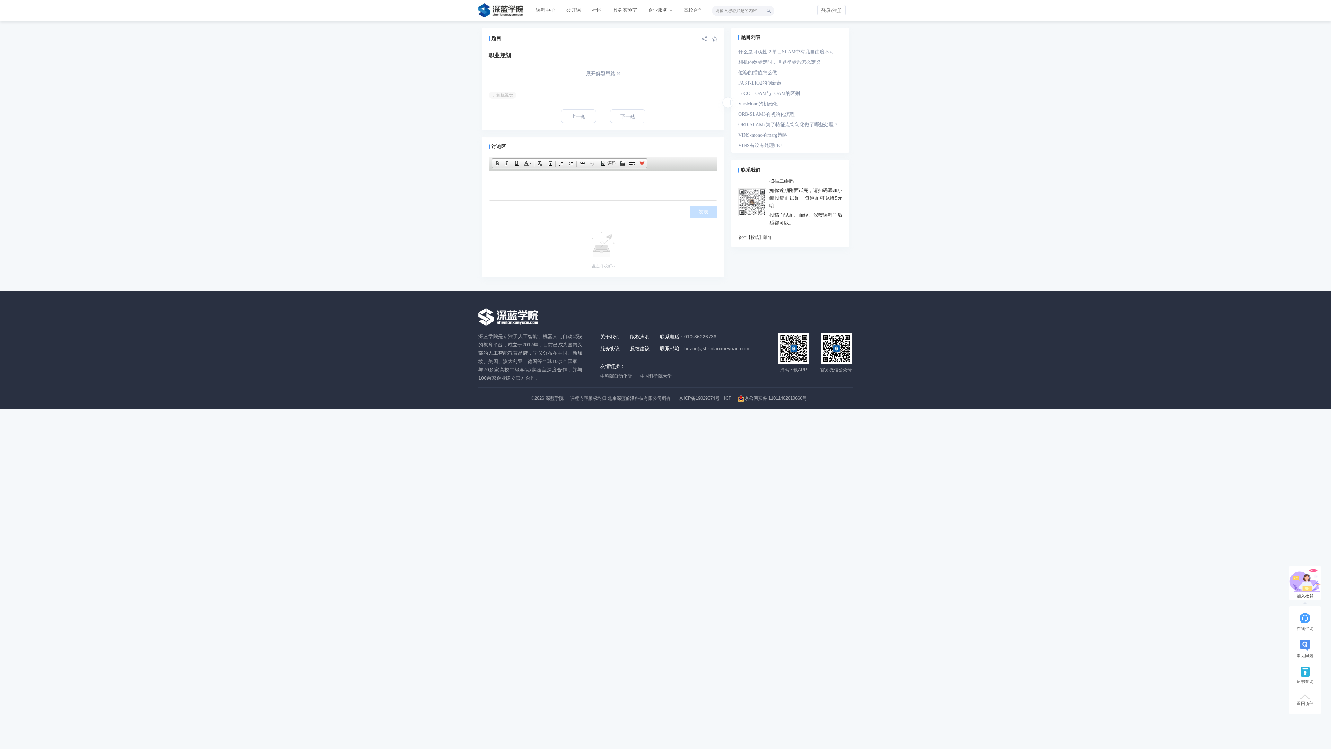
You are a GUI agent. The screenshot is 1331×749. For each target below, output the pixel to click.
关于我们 (610, 336)
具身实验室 (625, 10)
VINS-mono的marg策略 (762, 135)
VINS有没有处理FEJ (760, 145)
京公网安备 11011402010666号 (776, 398)
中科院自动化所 (616, 376)
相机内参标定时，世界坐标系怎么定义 (779, 62)
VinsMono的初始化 (758, 103)
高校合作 (693, 10)
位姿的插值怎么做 (757, 72)
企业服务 (658, 10)
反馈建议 (640, 348)
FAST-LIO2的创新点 (760, 83)
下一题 (627, 116)
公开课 (573, 10)
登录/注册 (831, 10)
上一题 (578, 116)
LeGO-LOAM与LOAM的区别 (769, 93)
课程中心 (545, 10)
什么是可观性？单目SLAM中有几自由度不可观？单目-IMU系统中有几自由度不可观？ (786, 53)
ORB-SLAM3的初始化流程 (766, 114)
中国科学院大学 (656, 376)
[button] (497, 163)
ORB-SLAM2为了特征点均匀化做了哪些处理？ (788, 124)
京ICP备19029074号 (699, 398)
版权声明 (640, 336)
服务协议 (610, 348)
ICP (728, 398)
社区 (597, 10)
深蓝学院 (555, 398)
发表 (703, 211)
